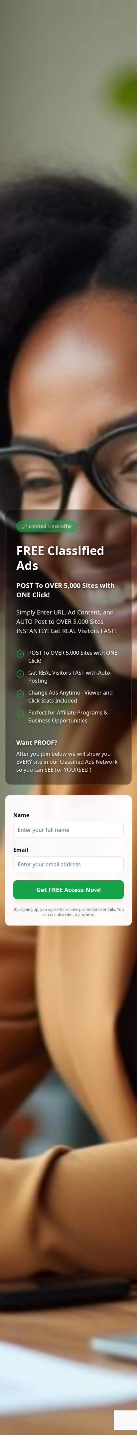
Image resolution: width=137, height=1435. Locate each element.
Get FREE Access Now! (68, 890)
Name (21, 815)
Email (20, 849)
